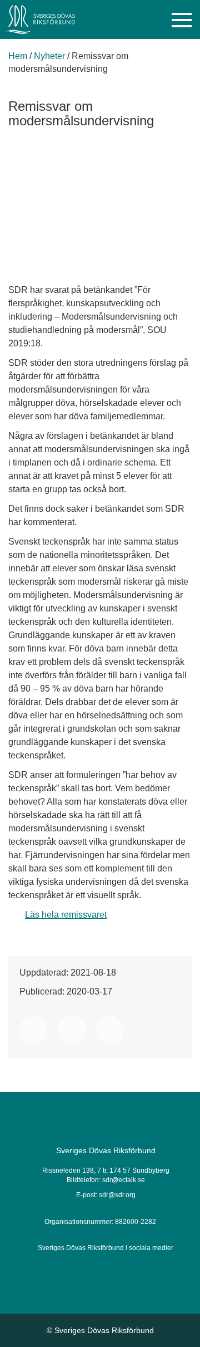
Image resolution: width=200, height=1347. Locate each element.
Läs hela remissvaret (66, 914)
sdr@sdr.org (117, 1195)
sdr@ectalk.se (123, 1180)
